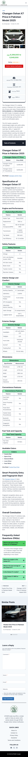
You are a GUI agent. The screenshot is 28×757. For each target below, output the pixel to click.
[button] (5, 46)
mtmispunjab (7, 23)
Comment (6, 654)
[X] (14, 748)
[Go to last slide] (4, 36)
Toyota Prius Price (14, 467)
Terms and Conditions (14, 740)
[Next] (24, 619)
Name (5, 675)
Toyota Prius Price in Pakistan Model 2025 (7, 589)
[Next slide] (24, 36)
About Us (14, 730)
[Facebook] (11, 748)
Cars (3, 10)
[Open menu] (26, 3)
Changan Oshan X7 (10, 479)
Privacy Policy (14, 735)
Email (5, 682)
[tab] (12, 634)
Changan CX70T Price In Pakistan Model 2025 (21, 589)
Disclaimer (14, 738)
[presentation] (14, 613)
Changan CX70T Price (15, 176)
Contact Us (14, 733)
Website (5, 689)
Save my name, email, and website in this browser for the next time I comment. (14, 693)
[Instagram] (17, 748)
